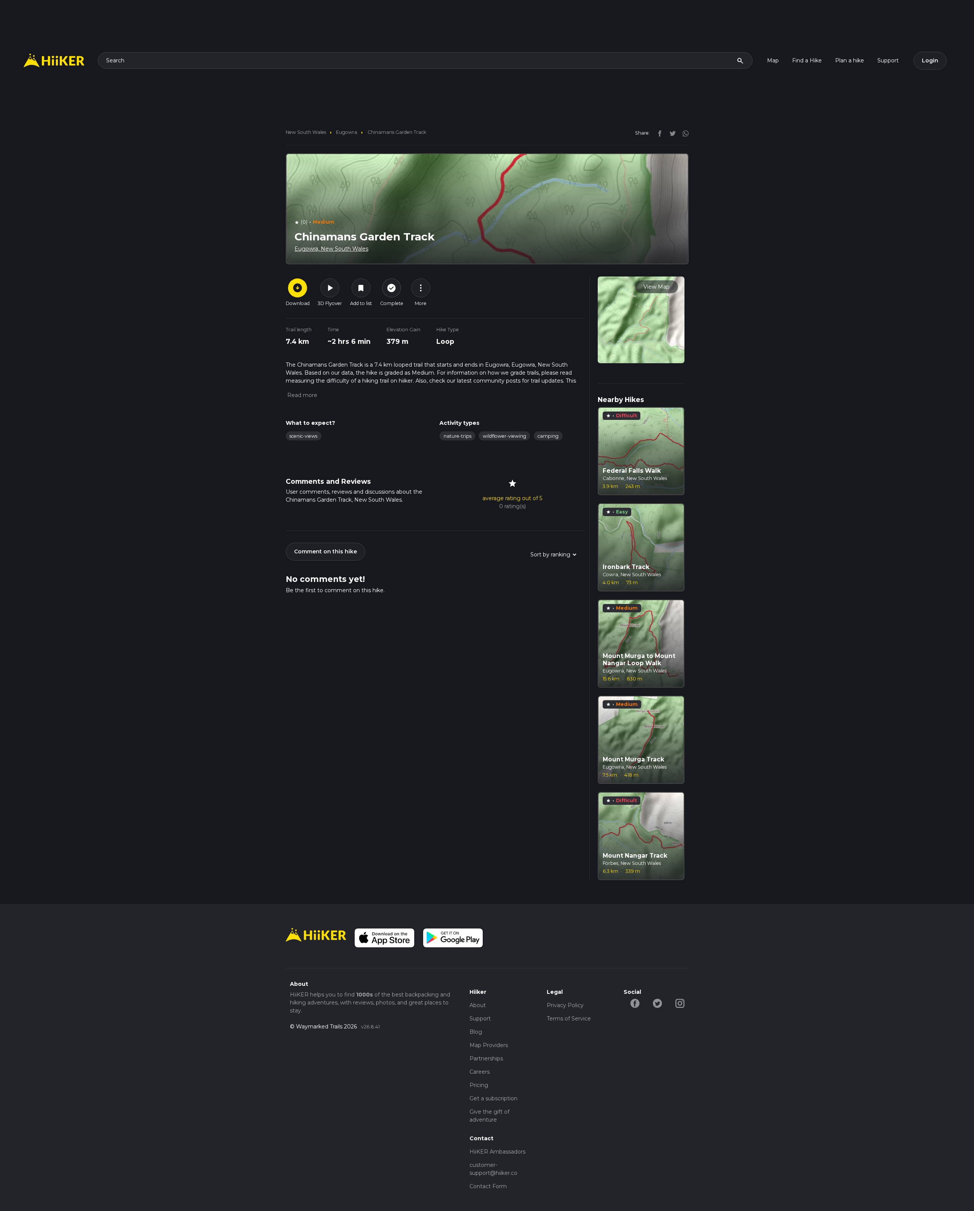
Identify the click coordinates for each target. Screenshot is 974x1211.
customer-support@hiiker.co (493, 1169)
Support (888, 60)
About (477, 1005)
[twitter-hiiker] (657, 1003)
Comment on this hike (325, 551)
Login (930, 60)
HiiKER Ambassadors (497, 1151)
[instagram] (683, 132)
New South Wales (306, 132)
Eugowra (346, 132)
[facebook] (657, 132)
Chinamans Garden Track (397, 132)
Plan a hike (849, 60)
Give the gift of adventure (489, 1115)
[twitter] (670, 132)
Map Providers (488, 1045)
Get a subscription (493, 1098)
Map (773, 60)
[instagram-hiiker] (679, 1003)
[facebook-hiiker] (635, 1003)
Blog (475, 1031)
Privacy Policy (565, 1005)
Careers (479, 1071)
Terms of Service (569, 1018)
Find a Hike (807, 60)
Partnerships (486, 1058)
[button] (301, 395)
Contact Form (488, 1186)
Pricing (478, 1085)
